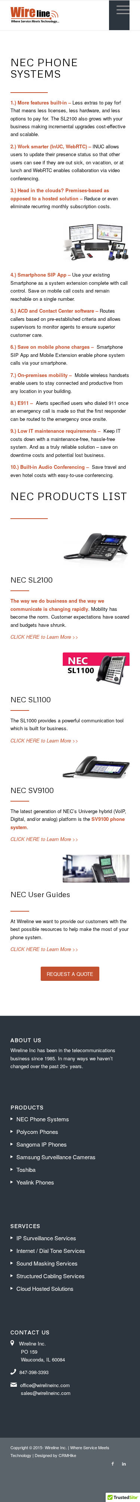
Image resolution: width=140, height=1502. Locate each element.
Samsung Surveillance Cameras (56, 1157)
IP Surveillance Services (46, 1238)
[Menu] (119, 9)
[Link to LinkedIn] (124, 1463)
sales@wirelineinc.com (46, 1392)
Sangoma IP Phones (41, 1144)
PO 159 (29, 1351)
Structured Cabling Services (50, 1276)
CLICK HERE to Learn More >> (44, 636)
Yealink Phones (35, 1182)
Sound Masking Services (47, 1263)
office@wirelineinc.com (45, 1385)
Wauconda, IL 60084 (43, 1359)
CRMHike (67, 1455)
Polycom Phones (37, 1131)
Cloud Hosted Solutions (45, 1288)
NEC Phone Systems (42, 1119)
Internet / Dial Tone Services (50, 1250)
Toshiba (25, 1169)
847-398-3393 (34, 1372)
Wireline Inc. (32, 1343)
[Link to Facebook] (112, 1463)
